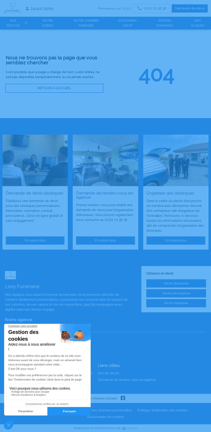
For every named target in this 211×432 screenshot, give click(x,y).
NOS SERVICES (13, 23)
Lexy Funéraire (16, 328)
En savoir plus (35, 240)
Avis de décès (108, 373)
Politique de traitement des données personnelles (93, 410)
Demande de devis (189, 8)
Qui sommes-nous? (128, 23)
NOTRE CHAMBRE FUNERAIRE (86, 23)
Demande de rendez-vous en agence (127, 380)
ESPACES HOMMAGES (164, 23)
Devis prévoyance (176, 293)
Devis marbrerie (176, 303)
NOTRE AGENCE (48, 23)
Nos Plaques (197, 23)
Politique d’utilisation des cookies (162, 410)
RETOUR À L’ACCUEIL (54, 88)
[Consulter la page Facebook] (123, 398)
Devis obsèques (176, 283)
